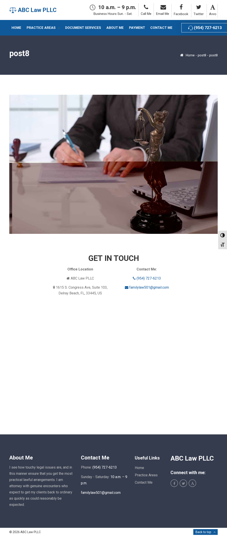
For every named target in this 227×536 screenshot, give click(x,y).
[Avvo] (212, 7)
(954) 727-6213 (148, 278)
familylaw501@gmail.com (148, 287)
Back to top (203, 532)
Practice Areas (146, 475)
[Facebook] (180, 7)
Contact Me (144, 482)
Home (190, 55)
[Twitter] (198, 7)
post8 (202, 55)
